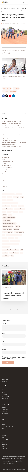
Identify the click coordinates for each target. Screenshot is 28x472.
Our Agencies (5, 413)
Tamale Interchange (14, 240)
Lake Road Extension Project (9, 217)
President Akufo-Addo (8, 232)
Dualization (21, 205)
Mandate (4, 375)
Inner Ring (15, 211)
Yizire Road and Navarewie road (9, 91)
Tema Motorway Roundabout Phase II (11, 243)
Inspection (23, 23)
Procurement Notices (7, 178)
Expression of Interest (7, 167)
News (3, 173)
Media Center (5, 409)
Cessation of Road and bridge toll (10, 202)
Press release (5, 175)
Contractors (14, 205)
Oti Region (17, 226)
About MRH (4, 373)
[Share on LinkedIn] (13, 95)
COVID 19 (4, 407)
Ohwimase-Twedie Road (8, 226)
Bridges (3, 159)
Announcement (5, 157)
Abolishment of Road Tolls (8, 194)
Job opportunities (6, 396)
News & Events (5, 398)
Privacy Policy (5, 411)
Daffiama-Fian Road (7, 88)
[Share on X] (6, 95)
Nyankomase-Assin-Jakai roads (9, 223)
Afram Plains (19, 194)
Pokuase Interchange (7, 229)
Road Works (4, 182)
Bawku (4, 197)
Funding (9, 211)
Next (25, 100)
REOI (4, 235)
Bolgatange (15, 197)
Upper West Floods (14, 252)
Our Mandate (5, 392)
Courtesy (4, 163)
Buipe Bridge (10, 200)
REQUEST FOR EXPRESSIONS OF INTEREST (12, 146)
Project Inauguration (19, 232)
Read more (5, 298)
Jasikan (21, 211)
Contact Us (4, 415)
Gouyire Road (16, 88)
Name (3, 333)
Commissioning (6, 205)
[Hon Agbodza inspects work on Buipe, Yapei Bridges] (14, 277)
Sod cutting (4, 186)
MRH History (5, 394)
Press (3, 377)
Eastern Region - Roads (8, 208)
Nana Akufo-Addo (6, 220)
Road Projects (5, 379)
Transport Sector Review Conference (11, 249)
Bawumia (9, 197)
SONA (16, 238)
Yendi (12, 255)
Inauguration (5, 169)
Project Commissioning (7, 180)
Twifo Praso (5, 252)
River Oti (5, 238)
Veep (21, 252)
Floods (4, 211)
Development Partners (7, 165)
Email (3, 341)
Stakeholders (5, 240)
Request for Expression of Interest (14, 235)
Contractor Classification (7, 161)
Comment (4, 323)
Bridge (21, 197)
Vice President (6, 255)
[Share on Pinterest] (10, 95)
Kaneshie (5, 214)
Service (3, 184)
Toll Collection (6, 246)
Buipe (4, 200)
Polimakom (16, 229)
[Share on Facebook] (3, 95)
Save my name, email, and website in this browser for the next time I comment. (14, 358)
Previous (4, 100)
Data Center (4, 381)
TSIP (22, 249)
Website (4, 349)
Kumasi (10, 214)
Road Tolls (11, 238)
